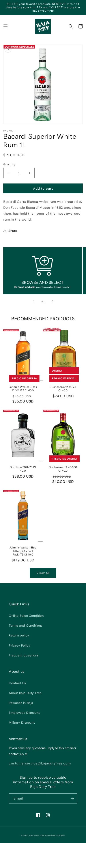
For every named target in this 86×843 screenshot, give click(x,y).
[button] (5, 26)
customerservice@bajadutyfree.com (40, 763)
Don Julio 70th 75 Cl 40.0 (23, 469)
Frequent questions (24, 655)
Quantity (9, 164)
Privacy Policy (19, 645)
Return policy (19, 635)
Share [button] (12, 231)
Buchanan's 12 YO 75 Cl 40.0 (63, 388)
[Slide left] (33, 301)
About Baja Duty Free (25, 693)
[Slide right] (53, 301)
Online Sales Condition (26, 616)
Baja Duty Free (36, 835)
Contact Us (17, 683)
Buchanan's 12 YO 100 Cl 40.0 (63, 469)
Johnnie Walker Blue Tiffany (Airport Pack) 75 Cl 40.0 (22, 551)
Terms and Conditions (26, 625)
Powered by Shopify (55, 835)
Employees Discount (24, 713)
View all (43, 573)
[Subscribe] (72, 798)
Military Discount (22, 722)
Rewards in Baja (21, 703)
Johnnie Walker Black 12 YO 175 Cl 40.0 (23, 388)
